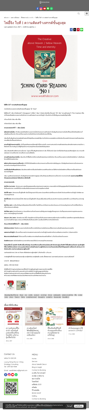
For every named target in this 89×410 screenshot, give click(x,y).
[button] (78, 14)
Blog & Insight (37, 367)
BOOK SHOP (36, 393)
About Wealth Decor (39, 364)
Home (34, 359)
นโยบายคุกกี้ (33, 407)
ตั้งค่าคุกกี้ (69, 406)
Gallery (34, 396)
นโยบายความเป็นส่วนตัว (21, 407)
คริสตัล (34, 387)
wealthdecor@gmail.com (18, 370)
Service (34, 361)
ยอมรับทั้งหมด (78, 406)
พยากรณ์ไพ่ (36, 379)
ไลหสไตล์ (35, 382)
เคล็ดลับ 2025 (36, 384)
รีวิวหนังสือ (35, 390)
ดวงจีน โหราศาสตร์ (38, 373)
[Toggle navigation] (87, 14)
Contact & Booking (39, 370)
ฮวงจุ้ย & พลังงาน (38, 376)
